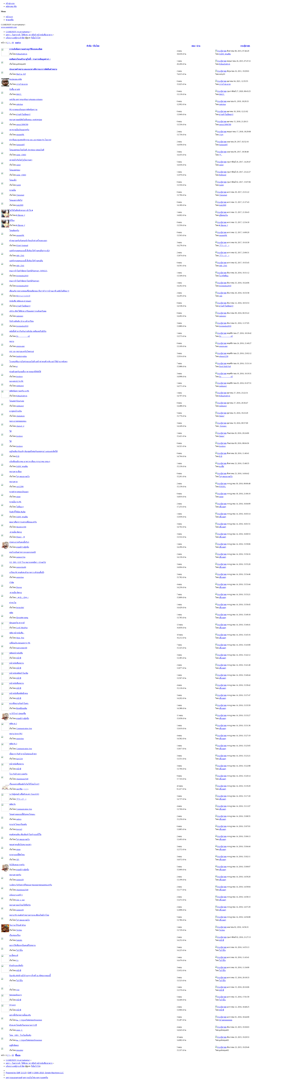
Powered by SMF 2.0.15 (16, 1073)
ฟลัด (11, 613)
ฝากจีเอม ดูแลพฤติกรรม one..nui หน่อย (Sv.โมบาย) (30, 140)
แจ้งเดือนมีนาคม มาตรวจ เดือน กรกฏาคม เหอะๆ (29, 461)
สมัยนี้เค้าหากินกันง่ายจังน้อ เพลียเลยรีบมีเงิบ (27, 331)
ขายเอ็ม (12, 190)
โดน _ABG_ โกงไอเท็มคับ (20, 1035)
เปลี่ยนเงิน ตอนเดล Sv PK (19, 643)
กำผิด (11, 582)
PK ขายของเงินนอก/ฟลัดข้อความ (23, 109)
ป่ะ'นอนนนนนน (225, 1020)
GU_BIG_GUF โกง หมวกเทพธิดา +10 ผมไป (27, 562)
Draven (19, 587)
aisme (18, 497)
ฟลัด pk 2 (13, 724)
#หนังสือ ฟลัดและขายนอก (20, 301)
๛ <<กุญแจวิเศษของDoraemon (29, 1020)
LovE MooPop (22, 628)
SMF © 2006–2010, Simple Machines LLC (46, 1073)
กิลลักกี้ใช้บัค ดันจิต (17, 512)
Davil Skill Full (225, 366)
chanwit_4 (20, 426)
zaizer (18, 165)
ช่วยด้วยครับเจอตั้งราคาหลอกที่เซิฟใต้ (25, 372)
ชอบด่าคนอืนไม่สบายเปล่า (20, 845)
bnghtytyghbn (21, 356)
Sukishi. (19, 940)
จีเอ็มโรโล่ (35, 38)
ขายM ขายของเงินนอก (19, 492)
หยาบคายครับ (15, 875)
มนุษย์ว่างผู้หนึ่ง (22, 547)
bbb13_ (19, 94)
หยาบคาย (13, 482)
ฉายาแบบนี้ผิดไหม (17, 855)
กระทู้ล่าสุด (245, 46)
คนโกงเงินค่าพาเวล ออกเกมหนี (22, 552)
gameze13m (20, 557)
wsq (17, 990)
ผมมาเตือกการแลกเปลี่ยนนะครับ (23, 522)
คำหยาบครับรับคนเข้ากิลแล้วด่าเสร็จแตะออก (28, 241)
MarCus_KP (21, 74)
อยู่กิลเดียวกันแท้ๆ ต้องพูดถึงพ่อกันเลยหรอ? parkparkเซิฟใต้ (33, 451)
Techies (19, 930)
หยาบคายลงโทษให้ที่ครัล (20, 905)
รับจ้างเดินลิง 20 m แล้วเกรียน (21, 321)
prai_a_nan (20, 900)
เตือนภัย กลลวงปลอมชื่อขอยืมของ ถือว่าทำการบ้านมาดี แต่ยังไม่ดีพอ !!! (39, 291)
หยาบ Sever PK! (15, 734)
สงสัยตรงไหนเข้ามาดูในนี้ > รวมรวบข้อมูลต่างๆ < (30, 59)
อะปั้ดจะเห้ (13, 955)
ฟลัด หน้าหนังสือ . (16, 633)
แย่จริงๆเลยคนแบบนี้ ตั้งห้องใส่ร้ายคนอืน (26, 261)
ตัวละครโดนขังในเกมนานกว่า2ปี (23, 1025)
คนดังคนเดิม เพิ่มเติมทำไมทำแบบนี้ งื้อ (25, 834)
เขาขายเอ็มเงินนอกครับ (19, 130)
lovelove (19, 376)
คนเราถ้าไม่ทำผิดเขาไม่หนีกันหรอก (24, 281)
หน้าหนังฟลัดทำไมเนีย (18, 673)
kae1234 (19, 759)
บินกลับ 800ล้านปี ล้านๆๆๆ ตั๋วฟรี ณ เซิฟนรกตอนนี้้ (30, 976)
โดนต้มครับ (14, 230)
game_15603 (21, 155)
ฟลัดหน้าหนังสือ (16, 653)
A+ (17, 960)
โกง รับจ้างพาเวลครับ (18, 774)
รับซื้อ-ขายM (14, 89)
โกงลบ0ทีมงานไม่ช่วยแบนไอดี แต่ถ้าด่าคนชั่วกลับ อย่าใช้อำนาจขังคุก (38, 361)
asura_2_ (19, 1030)
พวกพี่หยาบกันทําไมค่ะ (19, 703)
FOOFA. (222, 487)
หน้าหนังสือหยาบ (16, 663)
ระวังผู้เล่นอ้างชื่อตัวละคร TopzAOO (24, 794)
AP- (17, 860)
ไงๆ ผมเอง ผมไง (23, 476)
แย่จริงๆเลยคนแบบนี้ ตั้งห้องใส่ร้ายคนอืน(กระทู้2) (29, 251)
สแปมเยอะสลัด (15, 79)
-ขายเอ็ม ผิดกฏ (15, 532)
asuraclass (20, 577)
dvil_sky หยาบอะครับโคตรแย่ (21, 351)
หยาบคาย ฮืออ (15, 472)
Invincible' (20, 608)
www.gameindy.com (9, 27)
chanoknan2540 (22, 779)
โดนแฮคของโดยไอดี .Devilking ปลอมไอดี (26, 150)
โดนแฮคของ (14, 170)
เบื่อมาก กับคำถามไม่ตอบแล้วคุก (23, 754)
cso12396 (20, 487)
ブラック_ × (224, 245)
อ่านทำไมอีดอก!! (23, 114)
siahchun (19, 104)
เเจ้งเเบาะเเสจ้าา (16, 895)
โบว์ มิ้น (19, 950)
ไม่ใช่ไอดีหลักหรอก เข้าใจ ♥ (21, 210)
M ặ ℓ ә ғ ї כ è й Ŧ (23, 296)
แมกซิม (19, 789)
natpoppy (19, 316)
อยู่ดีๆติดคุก (14, 1045)
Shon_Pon (20, 638)
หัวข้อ (89, 46)
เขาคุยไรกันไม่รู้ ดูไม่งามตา (20, 160)
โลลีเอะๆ (20, 507)
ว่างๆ (221, 135)
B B (17, 456)
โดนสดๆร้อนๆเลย (16, 401)
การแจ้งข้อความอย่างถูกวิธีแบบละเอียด (25, 49)
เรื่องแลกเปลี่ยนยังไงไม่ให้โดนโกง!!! (24, 784)
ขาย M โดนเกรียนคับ (18, 824)
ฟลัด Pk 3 (13, 744)
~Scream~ (223, 426)
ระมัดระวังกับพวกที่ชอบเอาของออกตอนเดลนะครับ (30, 885)
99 (13, 43)
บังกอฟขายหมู (22, 618)
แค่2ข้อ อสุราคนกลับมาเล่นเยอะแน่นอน (25, 99)
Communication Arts (24, 728)
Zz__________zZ (23, 336)
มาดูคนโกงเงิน (15, 411)
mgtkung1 (20, 386)
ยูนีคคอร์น (223, 215)
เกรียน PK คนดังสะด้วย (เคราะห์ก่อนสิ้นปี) (26, 572)
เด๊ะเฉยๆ (222, 507)
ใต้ (10, 431)
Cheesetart (20, 195)
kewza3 (19, 829)
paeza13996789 (22, 124)
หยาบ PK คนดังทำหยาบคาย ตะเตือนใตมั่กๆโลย (29, 915)
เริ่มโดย (96, 46)
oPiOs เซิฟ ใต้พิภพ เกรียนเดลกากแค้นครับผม (27, 311)
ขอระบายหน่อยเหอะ (18, 421)
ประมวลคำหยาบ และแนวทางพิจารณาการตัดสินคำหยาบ (33, 69)
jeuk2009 (19, 205)
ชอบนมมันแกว (15, 995)
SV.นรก (12, 1005)
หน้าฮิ (18, 658)
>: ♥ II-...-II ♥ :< (22, 597)
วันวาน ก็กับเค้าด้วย (17, 925)
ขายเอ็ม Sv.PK (15, 502)
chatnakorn (20, 416)
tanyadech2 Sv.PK (16, 381)
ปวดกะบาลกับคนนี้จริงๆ (19, 542)
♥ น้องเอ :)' (20, 215)
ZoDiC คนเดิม (225, 54)
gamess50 (20, 880)
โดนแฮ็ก (13, 180)
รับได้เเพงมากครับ (16, 865)
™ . (220, 155)
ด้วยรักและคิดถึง (16, 965)
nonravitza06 (21, 567)
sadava (18, 819)
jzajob (18, 185)
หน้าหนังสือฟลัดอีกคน (18, 693)
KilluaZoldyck (21, 54)
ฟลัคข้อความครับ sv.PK (19, 391)
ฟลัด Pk (12, 804)
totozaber (19, 1050)
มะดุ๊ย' (221, 466)
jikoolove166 (21, 527)
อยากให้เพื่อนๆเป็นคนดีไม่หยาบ (22, 945)
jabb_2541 (20, 256)
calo (220, 296)
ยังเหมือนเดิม (21, 708)
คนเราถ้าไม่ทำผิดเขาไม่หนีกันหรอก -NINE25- (28, 271)
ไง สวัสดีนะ (224, 276)
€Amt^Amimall (22, 245)
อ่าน (198, 46)
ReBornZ (222, 175)
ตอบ (193, 46)
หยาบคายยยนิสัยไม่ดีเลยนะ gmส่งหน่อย (25, 120)
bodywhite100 (21, 648)
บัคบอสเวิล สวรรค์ (17, 623)
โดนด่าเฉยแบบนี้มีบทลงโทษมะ (22, 814)
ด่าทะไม (12, 603)
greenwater (20, 346)
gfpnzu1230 (223, 356)
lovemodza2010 (22, 276)
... (11, 43)
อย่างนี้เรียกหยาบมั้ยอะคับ (20, 1015)
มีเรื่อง (12, 220)
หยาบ (11, 341)
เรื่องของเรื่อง (15, 935)
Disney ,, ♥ (20, 537)
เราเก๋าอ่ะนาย (22, 84)
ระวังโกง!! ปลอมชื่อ (17, 713)
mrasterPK (20, 135)
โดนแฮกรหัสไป (15, 200)
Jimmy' (221, 416)
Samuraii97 (20, 145)
